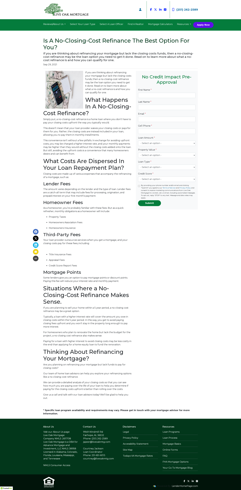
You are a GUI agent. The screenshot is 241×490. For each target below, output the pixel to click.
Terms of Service (169, 188)
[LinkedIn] (160, 9)
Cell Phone (145, 125)
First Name (145, 90)
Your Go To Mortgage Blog (178, 467)
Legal (126, 432)
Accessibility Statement (136, 444)
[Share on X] (35, 238)
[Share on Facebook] (35, 231)
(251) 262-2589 (187, 9)
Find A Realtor (136, 24)
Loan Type (144, 161)
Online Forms (170, 450)
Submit (149, 203)
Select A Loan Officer (111, 24)
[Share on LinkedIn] (35, 245)
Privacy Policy (185, 188)
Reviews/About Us (53, 24)
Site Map (127, 450)
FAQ (165, 455)
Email (142, 114)
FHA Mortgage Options (175, 461)
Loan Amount (146, 137)
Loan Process (170, 438)
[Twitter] (155, 9)
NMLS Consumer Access (56, 465)
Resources (183, 24)
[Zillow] (165, 9)
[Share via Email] (35, 252)
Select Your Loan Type (82, 24)
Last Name (144, 102)
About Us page (61, 432)
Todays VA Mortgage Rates (138, 455)
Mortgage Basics (172, 444)
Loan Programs (171, 432)
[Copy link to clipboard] (35, 258)
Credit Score (145, 173)
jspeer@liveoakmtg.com (96, 442)
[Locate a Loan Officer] (140, 10)
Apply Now (203, 25)
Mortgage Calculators (160, 24)
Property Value (147, 149)
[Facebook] (151, 9)
